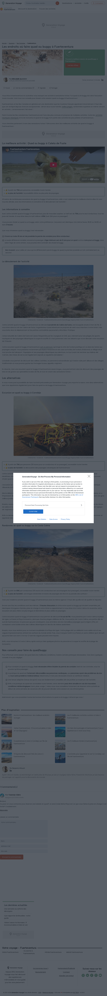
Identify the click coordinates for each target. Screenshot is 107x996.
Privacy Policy (65, 519)
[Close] (90, 477)
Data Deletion (41, 519)
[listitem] (53, 505)
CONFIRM (33, 511)
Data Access (53, 519)
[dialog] (53, 498)
